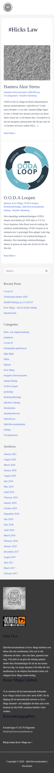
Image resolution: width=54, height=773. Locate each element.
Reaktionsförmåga (12, 206)
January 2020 (10, 470)
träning (7, 210)
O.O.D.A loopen (19, 197)
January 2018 (10, 546)
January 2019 (10, 503)
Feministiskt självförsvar (15, 348)
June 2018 (9, 524)
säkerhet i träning (12, 402)
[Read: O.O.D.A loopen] (27, 168)
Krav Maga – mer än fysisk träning (20, 307)
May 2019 (9, 486)
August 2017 (10, 557)
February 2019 (11, 497)
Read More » (10, 133)
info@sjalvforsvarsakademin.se (18, 731)
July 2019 (8, 481)
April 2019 (9, 492)
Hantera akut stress (22, 86)
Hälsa (6, 359)
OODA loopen (31, 203)
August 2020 (10, 459)
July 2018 (8, 519)
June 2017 (9, 562)
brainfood (8, 337)
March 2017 (9, 568)
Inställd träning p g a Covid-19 (18, 302)
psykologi (8, 391)
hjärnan (7, 203)
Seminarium (9, 408)
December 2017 (11, 551)
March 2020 (9, 465)
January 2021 (10, 454)
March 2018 (9, 535)
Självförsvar (33, 92)
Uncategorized (11, 95)
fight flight (9, 353)
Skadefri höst (10, 313)
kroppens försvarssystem (15, 92)
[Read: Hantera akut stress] (27, 62)
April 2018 (9, 530)
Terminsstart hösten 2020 (15, 296)
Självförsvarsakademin (33, 206)
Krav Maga (17, 203)
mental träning (10, 381)
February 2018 (11, 541)
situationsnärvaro (12, 413)
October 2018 (10, 508)
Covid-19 (8, 291)
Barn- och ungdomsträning (16, 332)
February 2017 (11, 573)
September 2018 (11, 513)
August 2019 (10, 475)
